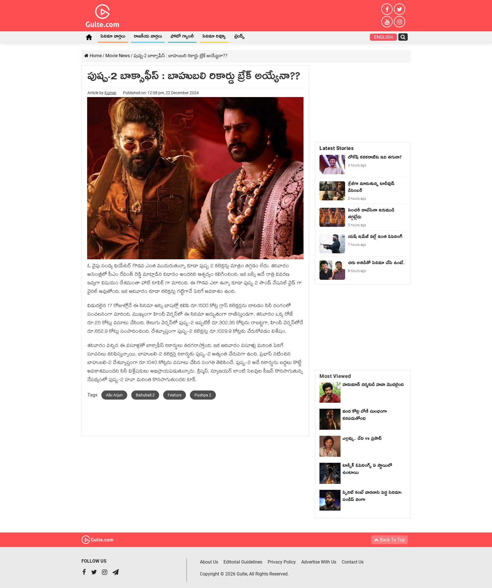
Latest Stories (336, 148)
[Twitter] (399, 9)
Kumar (110, 93)
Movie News (117, 55)
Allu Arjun (114, 395)
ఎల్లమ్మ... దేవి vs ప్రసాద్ (362, 439)
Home (88, 37)
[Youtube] (387, 21)
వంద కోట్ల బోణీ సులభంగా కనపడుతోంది (365, 416)
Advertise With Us (318, 562)
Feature (174, 395)
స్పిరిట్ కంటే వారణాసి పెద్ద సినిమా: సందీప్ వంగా (372, 497)
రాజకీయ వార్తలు (148, 37)
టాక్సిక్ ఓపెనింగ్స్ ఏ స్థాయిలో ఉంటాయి (367, 470)
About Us (209, 562)
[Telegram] (116, 572)
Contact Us (353, 562)
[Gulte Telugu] (102, 14)
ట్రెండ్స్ (239, 37)
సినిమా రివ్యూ (214, 37)
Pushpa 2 (202, 395)
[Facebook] (387, 9)
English (383, 37)
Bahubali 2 (145, 395)
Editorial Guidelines (243, 562)
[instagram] (399, 21)
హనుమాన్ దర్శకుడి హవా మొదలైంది (373, 385)
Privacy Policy (282, 562)
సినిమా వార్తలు (113, 37)
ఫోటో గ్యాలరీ (182, 37)
